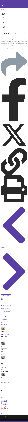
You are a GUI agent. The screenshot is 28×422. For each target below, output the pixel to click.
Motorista (3, 17)
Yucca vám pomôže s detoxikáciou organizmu (4, 309)
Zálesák (3, 18)
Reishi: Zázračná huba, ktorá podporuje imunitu (4, 354)
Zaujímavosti (3, 16)
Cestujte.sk (2, 6)
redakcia (2, 36)
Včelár (3, 19)
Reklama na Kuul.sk (3, 1)
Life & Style (3, 13)
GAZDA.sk (2, 2)
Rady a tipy (4, 23)
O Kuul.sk (2, 0)
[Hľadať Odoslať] (5, 316)
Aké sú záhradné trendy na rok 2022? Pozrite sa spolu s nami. (6, 306)
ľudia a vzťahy (3, 14)
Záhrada (4, 27)
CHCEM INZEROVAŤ (4, 416)
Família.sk (2, 3)
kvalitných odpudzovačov (5, 401)
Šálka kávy (2, 5)
